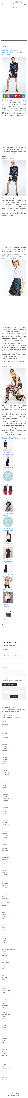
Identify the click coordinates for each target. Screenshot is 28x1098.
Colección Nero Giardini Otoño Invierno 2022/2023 (13, 717)
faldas (3, 966)
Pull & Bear (4, 1027)
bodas (3, 927)
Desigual (4, 960)
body (3, 929)
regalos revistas (6, 1031)
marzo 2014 (4, 870)
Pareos (3, 1010)
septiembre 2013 (5, 883)
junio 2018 (4, 759)
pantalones (5, 1005)
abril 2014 (4, 868)
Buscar (14, 696)
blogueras (4, 925)
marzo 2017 (4, 792)
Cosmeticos (5, 953)
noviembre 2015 (5, 826)
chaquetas (4, 944)
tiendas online (5, 1057)
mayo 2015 (4, 839)
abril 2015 (4, 842)
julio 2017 (4, 783)
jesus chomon (7, 624)
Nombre (5, 649)
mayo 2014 (4, 865)
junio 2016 (4, 811)
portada (4, 1020)
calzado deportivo (6, 934)
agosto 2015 (5, 833)
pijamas (4, 1016)
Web (4, 661)
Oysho (3, 1001)
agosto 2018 (5, 755)
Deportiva (4, 955)
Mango (4, 986)
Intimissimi (4, 977)
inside (3, 975)
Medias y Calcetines (6, 990)
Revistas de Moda (6, 1034)
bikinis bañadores (6, 916)
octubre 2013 (5, 881)
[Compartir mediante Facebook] (12, 96)
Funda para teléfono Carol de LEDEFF (10, 711)
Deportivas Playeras (6, 957)
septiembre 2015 (5, 831)
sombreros (4, 1047)
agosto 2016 (5, 807)
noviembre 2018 (5, 748)
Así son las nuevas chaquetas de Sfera (14, 636)
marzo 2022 (4, 742)
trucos (4, 1064)
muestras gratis (5, 999)
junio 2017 (4, 785)
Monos (3, 997)
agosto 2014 (5, 859)
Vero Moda (4, 1070)
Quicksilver (4, 1029)
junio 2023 (4, 729)
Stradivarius (5, 1051)
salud (3, 1036)
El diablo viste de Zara (14, 3)
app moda (4, 905)
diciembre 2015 (5, 824)
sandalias (4, 1038)
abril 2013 (4, 894)
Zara (3, 1081)
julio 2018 (4, 757)
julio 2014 (4, 861)
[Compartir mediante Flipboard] (16, 96)
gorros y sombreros (7, 970)
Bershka (4, 914)
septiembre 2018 (5, 752)
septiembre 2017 (5, 779)
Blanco (4, 920)
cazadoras (4, 940)
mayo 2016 (4, 813)
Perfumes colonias (6, 1014)
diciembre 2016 (5, 798)
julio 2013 (4, 887)
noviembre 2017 (5, 774)
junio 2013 (4, 889)
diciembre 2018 (5, 746)
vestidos (4, 1073)
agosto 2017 (5, 781)
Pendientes (4, 1012)
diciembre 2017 (5, 772)
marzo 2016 (4, 818)
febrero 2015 (5, 846)
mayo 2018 (4, 761)
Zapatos (4, 1079)
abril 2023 (4, 733)
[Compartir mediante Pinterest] (20, 96)
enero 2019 (4, 744)
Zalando (4, 1075)
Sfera (8, 625)
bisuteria (4, 918)
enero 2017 (4, 796)
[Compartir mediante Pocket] (8, 96)
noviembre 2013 (5, 879)
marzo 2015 (4, 844)
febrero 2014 (5, 872)
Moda (3, 992)
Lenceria (4, 984)
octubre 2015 (5, 829)
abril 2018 (4, 763)
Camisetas (4, 938)
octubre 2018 (5, 750)
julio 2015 (4, 835)
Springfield (4, 1049)
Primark (4, 1023)
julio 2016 (4, 809)
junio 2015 (4, 837)
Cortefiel (4, 951)
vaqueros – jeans (6, 1068)
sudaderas (4, 1053)
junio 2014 (4, 863)
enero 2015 (4, 848)
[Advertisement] (14, 23)
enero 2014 (4, 874)
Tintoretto (4, 1060)
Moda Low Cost (5, 994)
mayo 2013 (4, 892)
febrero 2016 (5, 820)
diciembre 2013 (5, 876)
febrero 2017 (5, 794)
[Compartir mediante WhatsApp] (4, 96)
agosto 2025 (5, 724)
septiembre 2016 (5, 805)
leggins (4, 981)
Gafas (3, 968)
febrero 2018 (5, 768)
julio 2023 (4, 726)
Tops (3, 1062)
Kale (18, 1093)
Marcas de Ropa (5, 988)
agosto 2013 (5, 885)
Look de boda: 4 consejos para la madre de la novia (13, 709)
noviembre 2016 (5, 800)
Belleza (4, 912)
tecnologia (5, 1055)
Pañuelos (4, 1007)
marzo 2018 (4, 765)
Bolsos (3, 931)
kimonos (4, 979)
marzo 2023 (4, 735)
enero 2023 (4, 739)
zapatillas (4, 1077)
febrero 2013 (5, 898)
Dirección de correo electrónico (10, 655)
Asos (3, 907)
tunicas (4, 1066)
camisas (4, 936)
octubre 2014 (5, 855)
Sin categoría (5, 1044)
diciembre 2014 (5, 850)
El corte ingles (5, 962)
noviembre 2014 (5, 852)
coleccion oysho (6, 947)
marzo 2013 (4, 896)
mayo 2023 (4, 731)
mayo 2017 (4, 787)
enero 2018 (4, 770)
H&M (3, 973)
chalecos (4, 942)
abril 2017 (4, 789)
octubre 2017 (5, 776)
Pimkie (3, 1018)
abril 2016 (4, 815)
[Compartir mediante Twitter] (24, 96)
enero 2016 (4, 822)
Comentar (5, 667)
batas (3, 910)
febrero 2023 (5, 737)
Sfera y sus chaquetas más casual (12, 635)
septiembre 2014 (5, 857)
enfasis (3, 964)
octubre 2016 (5, 802)
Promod (4, 1025)
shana (3, 1042)
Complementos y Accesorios (8, 949)
